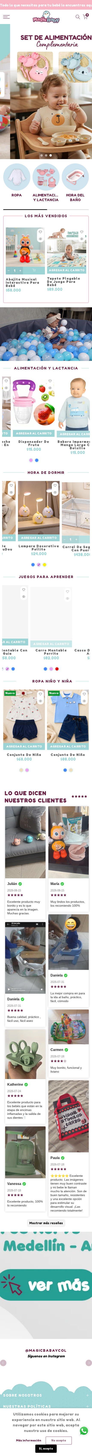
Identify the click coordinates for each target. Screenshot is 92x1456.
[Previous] (3, 1363)
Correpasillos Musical (36, 651)
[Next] (89, 1363)
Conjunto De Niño (68, 755)
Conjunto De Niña (24, 755)
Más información (28, 1440)
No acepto (58, 1440)
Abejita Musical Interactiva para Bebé (22, 282)
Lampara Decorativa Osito (36, 547)
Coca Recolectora (54, 442)
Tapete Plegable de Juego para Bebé (63, 282)
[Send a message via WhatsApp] (84, 1431)
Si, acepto (46, 1448)
